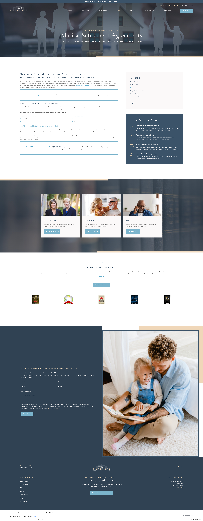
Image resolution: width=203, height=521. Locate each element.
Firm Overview (24, 481)
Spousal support (78, 119)
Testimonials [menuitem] (167, 10)
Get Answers (132, 231)
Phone (23, 386)
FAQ (21, 498)
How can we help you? (28, 395)
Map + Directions (178, 487)
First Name (24, 382)
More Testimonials (100, 285)
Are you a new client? (27, 391)
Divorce (22, 488)
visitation (34, 116)
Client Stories (91, 231)
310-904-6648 (187, 5)
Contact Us (185, 10)
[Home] (18, 9)
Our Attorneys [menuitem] (103, 10)
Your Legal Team (51, 231)
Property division (79, 116)
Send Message (27, 414)
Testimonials (24, 494)
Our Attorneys (24, 484)
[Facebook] (178, 466)
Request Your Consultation (100, 493)
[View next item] (181, 270)
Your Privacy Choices (29, 516)
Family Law (23, 491)
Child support (26, 121)
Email (60, 386)
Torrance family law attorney (83, 85)
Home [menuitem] (70, 10)
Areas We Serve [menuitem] (149, 10)
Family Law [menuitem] (133, 10)
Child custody (26, 116)
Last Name (61, 382)
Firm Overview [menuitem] (85, 10)
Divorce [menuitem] (118, 10)
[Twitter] (182, 466)
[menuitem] (154, 81)
